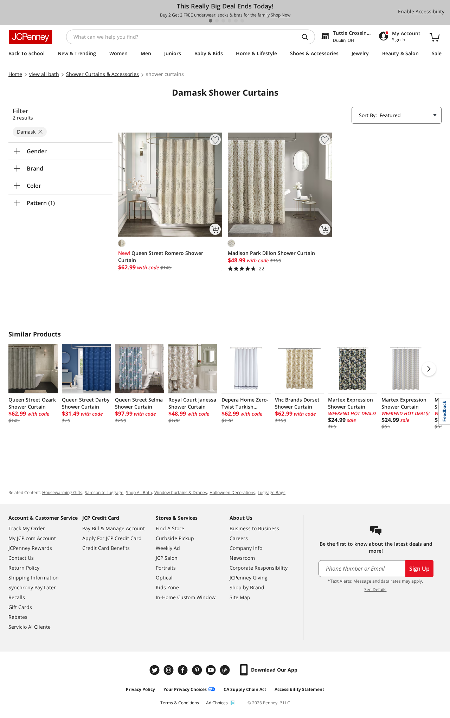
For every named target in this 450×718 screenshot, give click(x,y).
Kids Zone (167, 587)
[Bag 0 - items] (435, 37)
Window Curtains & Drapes (180, 492)
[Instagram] (169, 670)
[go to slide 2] (217, 21)
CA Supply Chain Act (245, 689)
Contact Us (21, 557)
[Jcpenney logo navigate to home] (30, 37)
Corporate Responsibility (259, 567)
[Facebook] (183, 670)
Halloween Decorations (232, 492)
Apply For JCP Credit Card (112, 538)
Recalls (16, 597)
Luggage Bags (271, 492)
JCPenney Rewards (30, 548)
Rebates (17, 617)
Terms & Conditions (179, 703)
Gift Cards (20, 607)
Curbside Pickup (175, 538)
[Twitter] (155, 670)
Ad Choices (217, 703)
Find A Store (170, 528)
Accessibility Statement (299, 689)
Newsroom (242, 557)
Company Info (246, 548)
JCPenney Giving (249, 577)
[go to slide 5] (236, 21)
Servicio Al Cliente (29, 626)
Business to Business (254, 528)
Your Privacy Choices (185, 689)
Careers (239, 538)
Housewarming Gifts (62, 492)
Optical (164, 577)
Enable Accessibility (421, 11)
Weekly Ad (168, 548)
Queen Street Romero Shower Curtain (160, 256)
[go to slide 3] (223, 21)
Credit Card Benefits (106, 548)
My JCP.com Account (32, 538)
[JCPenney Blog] (226, 670)
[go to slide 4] (229, 21)
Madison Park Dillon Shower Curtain (271, 253)
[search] (308, 37)
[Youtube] (212, 670)
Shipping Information (33, 577)
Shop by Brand (247, 587)
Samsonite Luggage (104, 492)
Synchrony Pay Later (32, 587)
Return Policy (23, 567)
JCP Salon (167, 557)
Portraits (166, 567)
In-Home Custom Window (186, 597)
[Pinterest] (198, 670)
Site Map (240, 597)
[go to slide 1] (210, 21)
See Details (375, 589)
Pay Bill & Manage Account (113, 528)
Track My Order (26, 528)
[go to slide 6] (242, 21)
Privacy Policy (140, 689)
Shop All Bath (139, 492)
